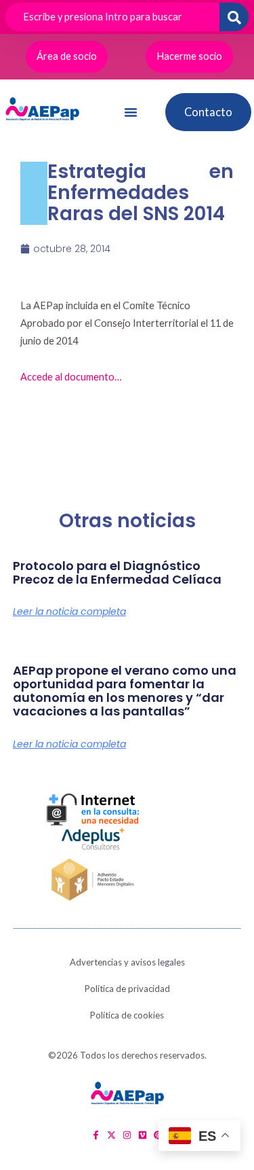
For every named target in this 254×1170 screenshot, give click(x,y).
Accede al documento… (71, 377)
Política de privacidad (127, 988)
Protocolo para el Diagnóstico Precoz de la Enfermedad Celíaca (117, 572)
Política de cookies (127, 1015)
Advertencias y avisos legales (127, 962)
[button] (131, 112)
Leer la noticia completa (69, 611)
